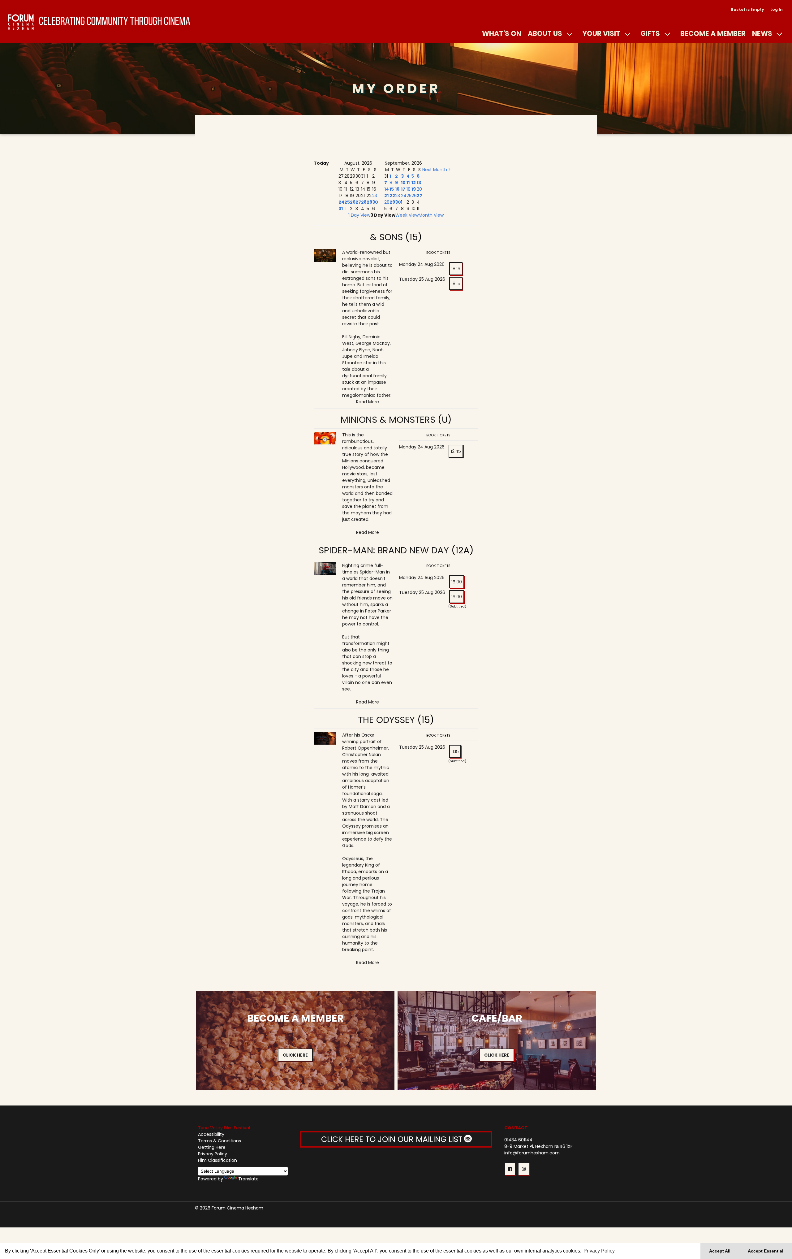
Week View (407, 215)
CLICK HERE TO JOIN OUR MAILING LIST (393, 1139)
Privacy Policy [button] (599, 1250)
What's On (501, 33)
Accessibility (211, 1134)
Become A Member (713, 33)
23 (374, 196)
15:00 (456, 582)
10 (403, 183)
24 (341, 202)
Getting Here (212, 1147)
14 (386, 189)
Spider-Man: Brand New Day (384, 550)
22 (392, 196)
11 (408, 183)
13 (419, 183)
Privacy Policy (212, 1154)
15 (392, 189)
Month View (431, 215)
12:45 (456, 451)
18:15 (455, 269)
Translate (248, 1179)
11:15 (455, 751)
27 (358, 202)
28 (364, 202)
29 (369, 202)
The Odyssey (386, 720)
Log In (776, 9)
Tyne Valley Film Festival (224, 1128)
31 (340, 209)
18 (409, 189)
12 (413, 183)
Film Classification (217, 1160)
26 (352, 202)
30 (375, 202)
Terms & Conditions (219, 1141)
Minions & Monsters (388, 419)
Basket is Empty (747, 9)
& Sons (386, 237)
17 (403, 189)
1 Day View (359, 215)
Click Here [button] (295, 1055)
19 (413, 189)
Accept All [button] (719, 1250)
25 (347, 202)
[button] (510, 1168)
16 (397, 189)
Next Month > (436, 170)
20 (419, 189)
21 (386, 196)
